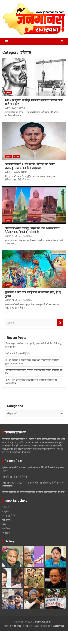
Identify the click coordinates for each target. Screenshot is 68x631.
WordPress (58, 625)
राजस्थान (6, 507)
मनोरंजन (6, 528)
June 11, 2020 (12, 172)
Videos (6, 532)
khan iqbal (27, 236)
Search (60, 322)
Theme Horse (21, 625)
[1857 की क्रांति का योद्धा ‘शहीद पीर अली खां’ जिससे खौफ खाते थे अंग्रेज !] (34, 77)
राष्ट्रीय (16, 157)
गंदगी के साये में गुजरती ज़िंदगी (17, 353)
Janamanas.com (42, 621)
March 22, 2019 (12, 236)
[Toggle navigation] (6, 41)
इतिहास (8, 92)
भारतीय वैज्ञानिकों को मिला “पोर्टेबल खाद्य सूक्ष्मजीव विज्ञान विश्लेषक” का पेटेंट (33, 492)
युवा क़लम (6, 520)
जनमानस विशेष (8, 515)
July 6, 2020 (11, 108)
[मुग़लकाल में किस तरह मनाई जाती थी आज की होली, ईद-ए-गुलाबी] (34, 269)
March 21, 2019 (12, 300)
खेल (4, 524)
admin (22, 108)
